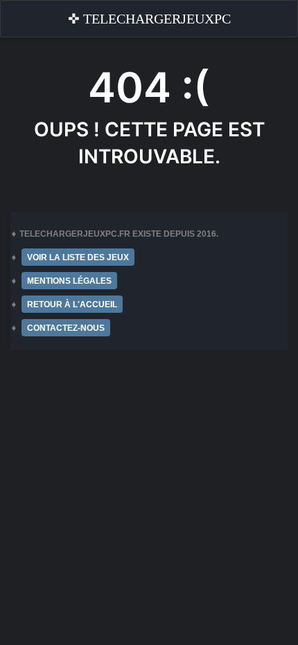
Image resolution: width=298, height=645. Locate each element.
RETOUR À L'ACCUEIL (72, 304)
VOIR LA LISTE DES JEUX (78, 257)
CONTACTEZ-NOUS (66, 328)
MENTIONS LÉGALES (69, 281)
